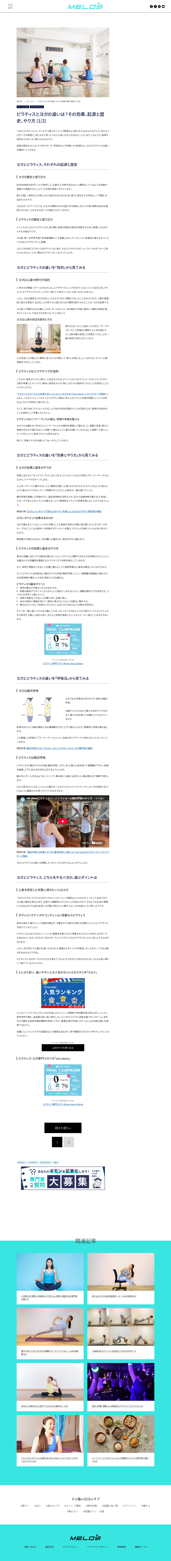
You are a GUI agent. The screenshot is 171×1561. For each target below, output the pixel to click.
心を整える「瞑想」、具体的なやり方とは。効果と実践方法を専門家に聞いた (49, 1298)
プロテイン (130, 1505)
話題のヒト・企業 (94, 1511)
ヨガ (55, 1162)
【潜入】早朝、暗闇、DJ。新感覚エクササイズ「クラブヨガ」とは (117, 1406)
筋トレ (26, 1505)
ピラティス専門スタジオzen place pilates (63, 663)
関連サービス (141, 1546)
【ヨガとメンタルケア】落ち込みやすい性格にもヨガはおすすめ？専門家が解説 (64, 511)
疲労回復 (92, 1505)
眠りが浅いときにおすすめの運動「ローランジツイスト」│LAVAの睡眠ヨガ (49, 1352)
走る (38, 1505)
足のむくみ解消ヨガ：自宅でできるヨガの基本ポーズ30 (44, 1406)
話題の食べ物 (111, 1505)
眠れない (73, 1511)
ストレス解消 (73, 1505)
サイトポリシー (70, 1546)
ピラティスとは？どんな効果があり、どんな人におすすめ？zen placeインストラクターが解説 (61, 393)
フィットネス (32, 1162)
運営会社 (49, 1546)
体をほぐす (54, 1505)
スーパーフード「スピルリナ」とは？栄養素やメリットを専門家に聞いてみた (120, 1460)
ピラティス (21, 1162)
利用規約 (121, 1546)
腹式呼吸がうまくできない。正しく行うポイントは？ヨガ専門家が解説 (60, 748)
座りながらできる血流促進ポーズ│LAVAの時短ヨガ (114, 1296)
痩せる (146, 1505)
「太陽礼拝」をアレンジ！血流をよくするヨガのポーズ (114, 1350)
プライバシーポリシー (97, 1546)
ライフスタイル (44, 1162)
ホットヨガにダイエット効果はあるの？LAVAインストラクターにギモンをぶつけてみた (49, 1460)
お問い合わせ (29, 1546)
